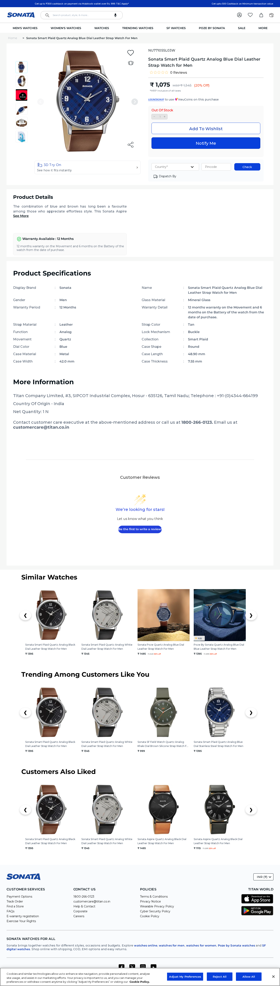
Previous (40, 101)
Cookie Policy (149, 916)
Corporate (80, 911)
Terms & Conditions (154, 896)
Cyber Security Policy (155, 911)
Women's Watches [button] (66, 28)
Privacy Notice (150, 901)
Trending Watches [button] (137, 28)
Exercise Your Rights (21, 921)
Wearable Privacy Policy (157, 906)
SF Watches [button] (176, 28)
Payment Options (19, 896)
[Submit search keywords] (47, 15)
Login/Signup (156, 99)
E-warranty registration (23, 916)
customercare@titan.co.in (91, 901)
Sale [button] (241, 28)
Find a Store (15, 906)
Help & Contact (84, 906)
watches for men (172, 945)
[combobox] (82, 15)
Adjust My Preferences (185, 976)
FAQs (10, 911)
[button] (87, 167)
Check (247, 167)
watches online (145, 945)
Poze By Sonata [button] (212, 28)
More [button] (262, 28)
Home (13, 38)
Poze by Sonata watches (236, 945)
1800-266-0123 (83, 896)
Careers (78, 916)
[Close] (273, 976)
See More (21, 216)
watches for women (201, 945)
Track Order (15, 901)
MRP (176, 85)
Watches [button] (101, 28)
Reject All (220, 976)
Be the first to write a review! (140, 529)
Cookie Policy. (140, 981)
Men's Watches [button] (25, 28)
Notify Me (206, 143)
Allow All (248, 976)
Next (134, 101)
